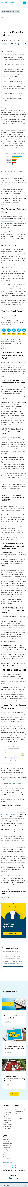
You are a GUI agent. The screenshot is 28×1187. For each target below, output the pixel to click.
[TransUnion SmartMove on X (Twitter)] (17, 1178)
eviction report (17, 788)
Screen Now (12, 933)
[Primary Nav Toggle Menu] (24, 3)
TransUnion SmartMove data (9, 339)
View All (14, 1094)
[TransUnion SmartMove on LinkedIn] (10, 1178)
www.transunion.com (10, 956)
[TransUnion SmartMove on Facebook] (14, 1178)
